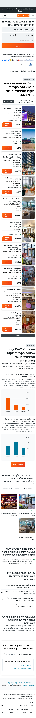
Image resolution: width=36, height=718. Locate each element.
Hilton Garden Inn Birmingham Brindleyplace (15, 223)
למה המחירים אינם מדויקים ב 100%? (21, 712)
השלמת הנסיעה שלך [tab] (25, 654)
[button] (2, 10)
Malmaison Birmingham (12, 269)
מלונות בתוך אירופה (12, 682)
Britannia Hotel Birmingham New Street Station (12, 132)
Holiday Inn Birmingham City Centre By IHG (12, 246)
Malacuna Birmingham (13, 178)
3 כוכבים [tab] (17, 489)
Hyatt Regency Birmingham (15, 314)
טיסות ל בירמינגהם (25, 665)
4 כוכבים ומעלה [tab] (29, 489)
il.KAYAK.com (27, 682)
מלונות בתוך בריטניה (25, 684)
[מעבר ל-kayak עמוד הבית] (23, 15)
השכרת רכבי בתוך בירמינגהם (22, 668)
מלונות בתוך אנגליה (13, 684)
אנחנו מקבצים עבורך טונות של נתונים (21, 709)
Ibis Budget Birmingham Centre (12, 109)
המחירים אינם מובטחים (27, 700)
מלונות (20, 682)
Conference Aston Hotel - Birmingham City (12, 200)
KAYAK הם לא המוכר (26, 706)
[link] (18, 464)
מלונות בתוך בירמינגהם (29, 685)
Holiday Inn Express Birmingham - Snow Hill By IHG (12, 291)
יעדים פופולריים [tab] (11, 654)
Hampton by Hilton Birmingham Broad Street (12, 156)
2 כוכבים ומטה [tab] (7, 489)
